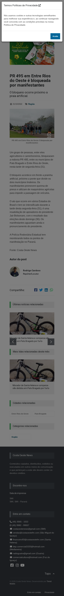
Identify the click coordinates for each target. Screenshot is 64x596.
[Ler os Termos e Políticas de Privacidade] (39, 5)
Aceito (55, 36)
